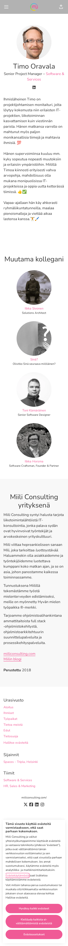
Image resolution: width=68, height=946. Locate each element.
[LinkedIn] (34, 87)
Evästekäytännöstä (17, 875)
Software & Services (17, 780)
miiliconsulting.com (19, 653)
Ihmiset (8, 713)
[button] (61, 7)
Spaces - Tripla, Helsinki (20, 762)
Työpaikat (10, 719)
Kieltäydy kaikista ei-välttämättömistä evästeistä (34, 921)
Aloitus (8, 707)
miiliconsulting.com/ (34, 797)
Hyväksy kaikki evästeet (34, 908)
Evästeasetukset (34, 934)
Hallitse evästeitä (15, 743)
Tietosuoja (10, 736)
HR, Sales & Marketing (19, 786)
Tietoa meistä (13, 725)
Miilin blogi (12, 659)
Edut (6, 730)
